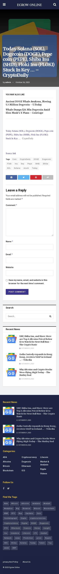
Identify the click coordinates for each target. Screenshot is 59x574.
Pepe (29, 163)
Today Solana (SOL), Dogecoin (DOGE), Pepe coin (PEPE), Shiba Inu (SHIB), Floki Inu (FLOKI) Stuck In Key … (29, 134)
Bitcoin (6, 466)
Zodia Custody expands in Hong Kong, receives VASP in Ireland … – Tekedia (35, 357)
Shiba (45, 163)
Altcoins (7, 461)
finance (27, 528)
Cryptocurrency (29, 457)
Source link (11, 153)
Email (9, 254)
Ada (6, 503)
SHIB (37, 163)
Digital (24, 523)
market (44, 533)
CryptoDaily (25, 159)
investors (15, 533)
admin (8, 82)
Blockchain (8, 470)
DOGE (36, 159)
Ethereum (26, 466)
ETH (6, 528)
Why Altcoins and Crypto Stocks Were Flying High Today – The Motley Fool (35, 372)
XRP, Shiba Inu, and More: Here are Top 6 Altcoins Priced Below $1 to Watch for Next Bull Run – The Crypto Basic (35, 340)
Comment (11, 205)
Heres (37, 528)
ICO (23, 470)
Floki (9, 163)
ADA (5, 457)
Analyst (47, 503)
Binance (26, 508)
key (22, 163)
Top (50, 543)
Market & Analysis (44, 463)
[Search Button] (50, 316)
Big (17, 508)
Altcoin (14, 503)
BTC (13, 513)
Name (9, 241)
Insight (47, 528)
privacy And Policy (10, 562)
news (17, 538)
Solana (17, 168)
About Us (26, 562)
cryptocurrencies (38, 518)
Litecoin (44, 457)
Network (7, 538)
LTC (35, 533)
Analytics (8, 508)
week (6, 548)
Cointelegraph (10, 518)
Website (9, 267)
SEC (6, 543)
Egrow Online (14, 567)
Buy (20, 513)
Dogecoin (46, 159)
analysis (36, 503)
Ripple (43, 469)
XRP (14, 548)
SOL (9, 168)
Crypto (23, 518)
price (39, 538)
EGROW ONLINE (29, 4)
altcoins (25, 503)
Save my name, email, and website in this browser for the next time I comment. (28, 282)
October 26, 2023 (23, 82)
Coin (14, 159)
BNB (6, 513)
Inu (16, 163)
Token (42, 543)
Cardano (29, 513)
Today (35, 168)
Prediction (28, 538)
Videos (43, 473)
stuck (26, 168)
